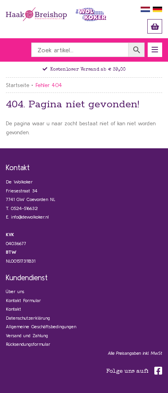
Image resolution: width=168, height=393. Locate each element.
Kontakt (13, 308)
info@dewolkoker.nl (30, 216)
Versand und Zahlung (27, 335)
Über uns (15, 291)
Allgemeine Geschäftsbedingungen (41, 326)
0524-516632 (24, 208)
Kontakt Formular (23, 300)
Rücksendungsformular (28, 344)
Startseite (17, 85)
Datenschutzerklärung (28, 317)
